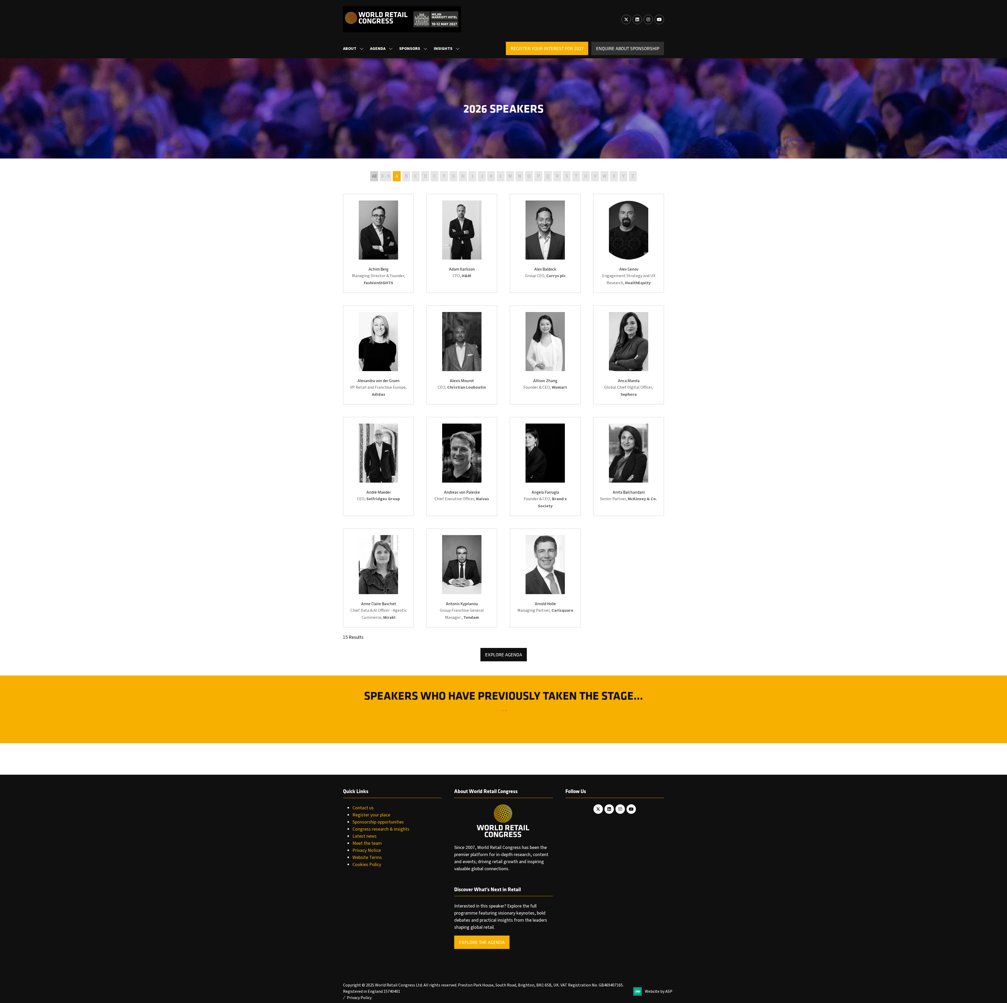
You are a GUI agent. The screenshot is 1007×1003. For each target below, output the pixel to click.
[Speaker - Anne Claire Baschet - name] (378, 578)
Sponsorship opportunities (378, 822)
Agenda (377, 48)
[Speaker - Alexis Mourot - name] (462, 355)
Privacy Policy (359, 998)
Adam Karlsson (462, 269)
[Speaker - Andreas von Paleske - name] (462, 466)
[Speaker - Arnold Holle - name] (545, 578)
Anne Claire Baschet (378, 603)
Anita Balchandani (629, 492)
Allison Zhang (545, 380)
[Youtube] (659, 19)
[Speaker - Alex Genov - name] (628, 243)
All (374, 176)
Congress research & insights (380, 829)
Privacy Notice (366, 850)
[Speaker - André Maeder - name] (378, 466)
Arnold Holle (545, 603)
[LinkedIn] (637, 19)
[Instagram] (648, 19)
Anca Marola (629, 380)
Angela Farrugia (545, 492)
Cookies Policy (366, 864)
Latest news (364, 836)
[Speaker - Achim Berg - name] (378, 243)
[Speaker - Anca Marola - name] (628, 355)
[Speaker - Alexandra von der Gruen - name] (378, 355)
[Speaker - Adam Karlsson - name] (462, 243)
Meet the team (367, 843)
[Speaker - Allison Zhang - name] (545, 355)
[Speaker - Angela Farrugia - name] (545, 466)
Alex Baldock (545, 269)
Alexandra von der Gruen (378, 380)
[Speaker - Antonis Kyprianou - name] (462, 578)
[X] (626, 19)
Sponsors (409, 48)
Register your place (371, 815)
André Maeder (378, 492)
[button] (547, 48)
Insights (443, 48)
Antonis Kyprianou (462, 603)
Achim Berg (378, 269)
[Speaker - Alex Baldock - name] (545, 243)
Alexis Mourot (462, 380)
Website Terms (367, 857)
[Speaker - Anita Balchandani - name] (628, 466)
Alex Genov (628, 269)
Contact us (363, 808)
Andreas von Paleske (462, 492)
